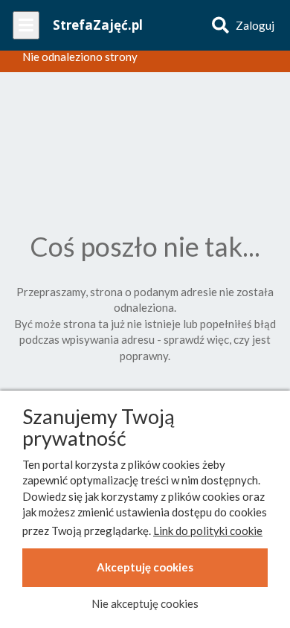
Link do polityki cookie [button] (207, 530)
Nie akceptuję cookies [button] (145, 603)
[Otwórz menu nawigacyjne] (26, 25)
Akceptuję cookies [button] (145, 567)
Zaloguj (255, 25)
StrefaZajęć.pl (98, 24)
